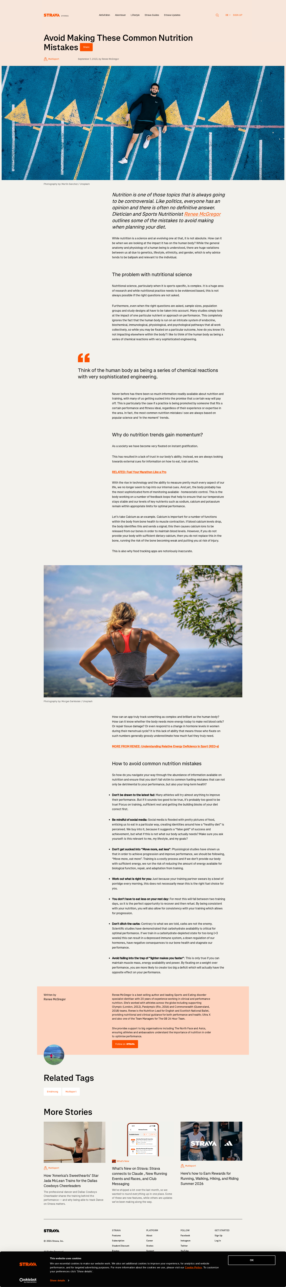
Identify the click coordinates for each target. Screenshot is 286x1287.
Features (116, 1235)
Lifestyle (135, 15)
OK (252, 1260)
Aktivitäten (104, 15)
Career (149, 1240)
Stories (149, 1245)
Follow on (120, 1044)
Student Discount (120, 1245)
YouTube (185, 1251)
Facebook (185, 1235)
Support (150, 1251)
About (149, 1235)
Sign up (237, 15)
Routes (115, 1251)
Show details (57, 1280)
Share (86, 47)
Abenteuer (120, 15)
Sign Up (218, 1235)
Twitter (184, 1245)
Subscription (118, 1240)
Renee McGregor (110, 59)
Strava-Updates (172, 15)
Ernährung (52, 1091)
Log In (218, 1240)
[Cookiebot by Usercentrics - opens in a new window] (28, 1280)
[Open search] (217, 15)
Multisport (71, 1091)
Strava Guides (152, 15)
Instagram (186, 1240)
